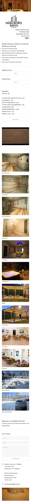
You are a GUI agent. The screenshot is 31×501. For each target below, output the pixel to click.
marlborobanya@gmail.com (12, 484)
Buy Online (15, 119)
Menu (15, 73)
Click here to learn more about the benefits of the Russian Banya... (15, 423)
